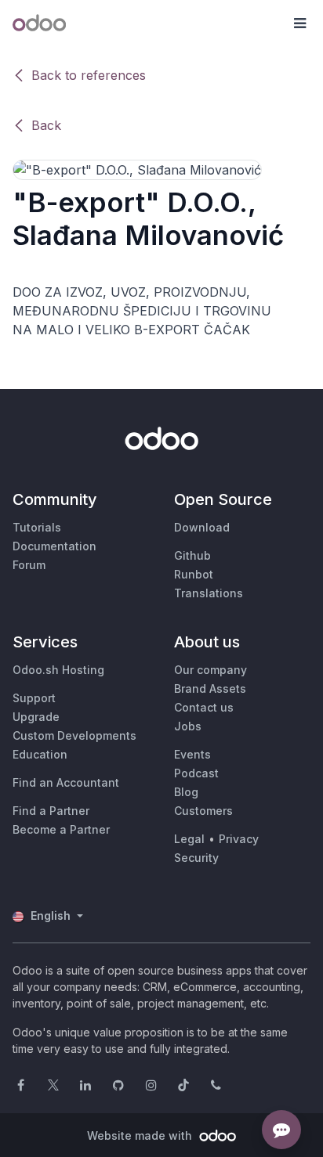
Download (202, 527)
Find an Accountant (66, 782)
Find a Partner (51, 810)
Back (46, 125)
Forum (29, 564)
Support (34, 698)
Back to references (88, 75)
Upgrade (36, 716)
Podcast (196, 773)
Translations (208, 593)
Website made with (141, 1135)
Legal (189, 838)
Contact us (204, 707)
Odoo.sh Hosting (58, 669)
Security (196, 857)
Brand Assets (210, 688)
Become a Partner (61, 829)
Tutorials (37, 527)
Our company (210, 669)
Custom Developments (74, 735)
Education (40, 754)
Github (192, 555)
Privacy (239, 838)
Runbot (193, 574)
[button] (299, 23)
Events (192, 754)
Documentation (54, 546)
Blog (186, 791)
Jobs (187, 726)
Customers (203, 810)
